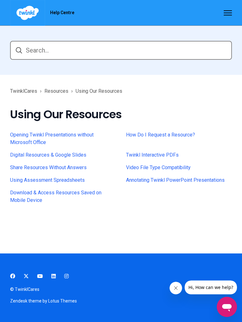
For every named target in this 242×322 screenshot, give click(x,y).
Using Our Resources (99, 91)
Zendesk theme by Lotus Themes (43, 300)
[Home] (27, 13)
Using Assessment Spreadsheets (47, 180)
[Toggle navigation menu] (227, 13)
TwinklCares (23, 91)
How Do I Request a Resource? (160, 135)
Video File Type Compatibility (158, 167)
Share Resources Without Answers (48, 167)
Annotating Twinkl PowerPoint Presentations (175, 180)
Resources (56, 91)
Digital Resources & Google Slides (48, 155)
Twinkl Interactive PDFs (152, 155)
